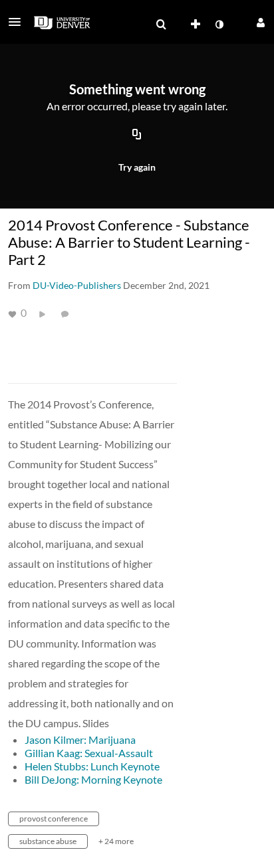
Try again (137, 167)
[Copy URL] (137, 134)
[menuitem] (161, 25)
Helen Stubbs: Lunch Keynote (92, 766)
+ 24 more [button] (116, 841)
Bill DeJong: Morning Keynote (93, 779)
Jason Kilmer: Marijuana (80, 739)
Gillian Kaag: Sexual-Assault (89, 752)
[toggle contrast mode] (218, 25)
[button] (18, 22)
